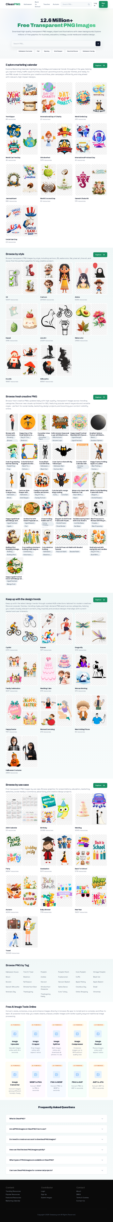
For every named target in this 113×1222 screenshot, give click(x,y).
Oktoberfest (45, 157)
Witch (9, 498)
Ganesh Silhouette (12, 987)
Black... (93, 437)
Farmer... (95, 469)
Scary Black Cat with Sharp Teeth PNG (44, 463)
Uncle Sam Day (11, 239)
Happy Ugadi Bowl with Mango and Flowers (12, 520)
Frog (8, 469)
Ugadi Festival (77, 440)
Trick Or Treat (28, 972)
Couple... (95, 523)
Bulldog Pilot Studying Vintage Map (12, 549)
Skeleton (24, 440)
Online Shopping (82, 992)
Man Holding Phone (82, 729)
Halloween (28, 4)
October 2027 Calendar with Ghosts (81, 463)
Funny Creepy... (46, 524)
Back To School (81, 869)
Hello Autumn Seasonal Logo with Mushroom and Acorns (60, 435)
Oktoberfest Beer (30, 987)
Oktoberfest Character (45, 988)
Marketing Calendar (13, 1201)
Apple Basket (98, 982)
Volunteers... (28, 555)
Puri (26, 526)
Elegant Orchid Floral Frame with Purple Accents (63, 520)
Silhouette (44, 379)
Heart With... (77, 495)
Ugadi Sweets (29, 523)
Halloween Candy (88, 51)
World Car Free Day (13, 157)
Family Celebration (13, 688)
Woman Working (81, 688)
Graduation (44, 869)
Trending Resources (13, 1191)
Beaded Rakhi (74, 552)
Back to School (37, 4)
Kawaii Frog (11, 466)
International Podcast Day (85, 157)
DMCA (78, 1194)
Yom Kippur (10, 117)
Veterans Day (11, 992)
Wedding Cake (45, 688)
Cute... (55, 495)
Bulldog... (10, 552)
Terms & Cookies (82, 1198)
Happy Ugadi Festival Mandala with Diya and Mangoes (78, 435)
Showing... (10, 437)
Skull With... (95, 555)
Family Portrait (40, 498)
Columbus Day (81, 987)
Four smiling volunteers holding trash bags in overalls (31, 549)
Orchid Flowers (97, 498)
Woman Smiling (9, 441)
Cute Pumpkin (81, 972)
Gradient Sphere (96, 440)
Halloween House (12, 972)
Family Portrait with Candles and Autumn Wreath (41, 492)
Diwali (95, 987)
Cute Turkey (62, 992)
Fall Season (27, 982)
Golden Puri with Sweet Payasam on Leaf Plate (31, 520)
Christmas (97, 992)
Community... (28, 552)
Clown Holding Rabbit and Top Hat (47, 520)
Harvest (44, 982)
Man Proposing (97, 526)
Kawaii (8, 338)
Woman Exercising (47, 729)
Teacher (46, 4)
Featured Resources (13, 1198)
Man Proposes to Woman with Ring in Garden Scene (98, 520)
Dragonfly (79, 647)
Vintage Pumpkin (99, 972)
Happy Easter (11, 729)
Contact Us (80, 1201)
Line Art (43, 338)
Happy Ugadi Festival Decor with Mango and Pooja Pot (14, 578)
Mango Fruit (11, 584)
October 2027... (80, 467)
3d (7, 297)
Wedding (78, 828)
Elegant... (95, 495)
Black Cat (44, 469)
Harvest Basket (64, 982)
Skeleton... (47, 555)
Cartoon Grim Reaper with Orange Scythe (24, 492)
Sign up (103, 4)
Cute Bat (64, 495)
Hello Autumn (57, 437)
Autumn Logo (57, 440)
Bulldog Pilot (11, 555)
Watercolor (79, 338)
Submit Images (46, 1198)
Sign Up (44, 1194)
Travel (8, 950)
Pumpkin (44, 972)
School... (25, 469)
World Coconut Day (47, 198)
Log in (95, 4)
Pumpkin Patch (63, 972)
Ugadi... (9, 526)
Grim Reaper (58, 51)
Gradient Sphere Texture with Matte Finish (96, 435)
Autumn (56, 4)
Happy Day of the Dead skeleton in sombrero (25, 435)
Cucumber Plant (42, 438)
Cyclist (8, 647)
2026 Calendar (11, 828)
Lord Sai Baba (79, 523)
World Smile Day (81, 117)
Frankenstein (63, 977)
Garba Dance (63, 987)
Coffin (78, 977)
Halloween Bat (59, 466)
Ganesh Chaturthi (82, 198)
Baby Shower (45, 910)
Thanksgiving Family (45, 995)
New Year (78, 910)
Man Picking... (96, 466)
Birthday (43, 828)
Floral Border (60, 526)
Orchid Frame (61, 523)
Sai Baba (77, 526)
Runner (43, 647)
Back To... (25, 466)
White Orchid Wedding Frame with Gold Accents (98, 492)
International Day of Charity (50, 117)
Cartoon (43, 297)
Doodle (8, 379)
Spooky (46, 51)
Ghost (8, 977)
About (78, 1191)
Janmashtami (11, 198)
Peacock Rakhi (61, 552)
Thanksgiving (28, 992)
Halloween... (45, 466)
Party (8, 869)
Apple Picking (81, 982)
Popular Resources (13, 1194)
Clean (13, 4)
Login (43, 1191)
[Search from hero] (98, 43)
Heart (75, 498)
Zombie (43, 977)
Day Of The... (25, 437)
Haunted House (72, 51)
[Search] (89, 4)
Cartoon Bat (58, 469)
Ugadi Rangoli (76, 437)
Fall (38, 51)
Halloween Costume (25, 51)
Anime (77, 297)
